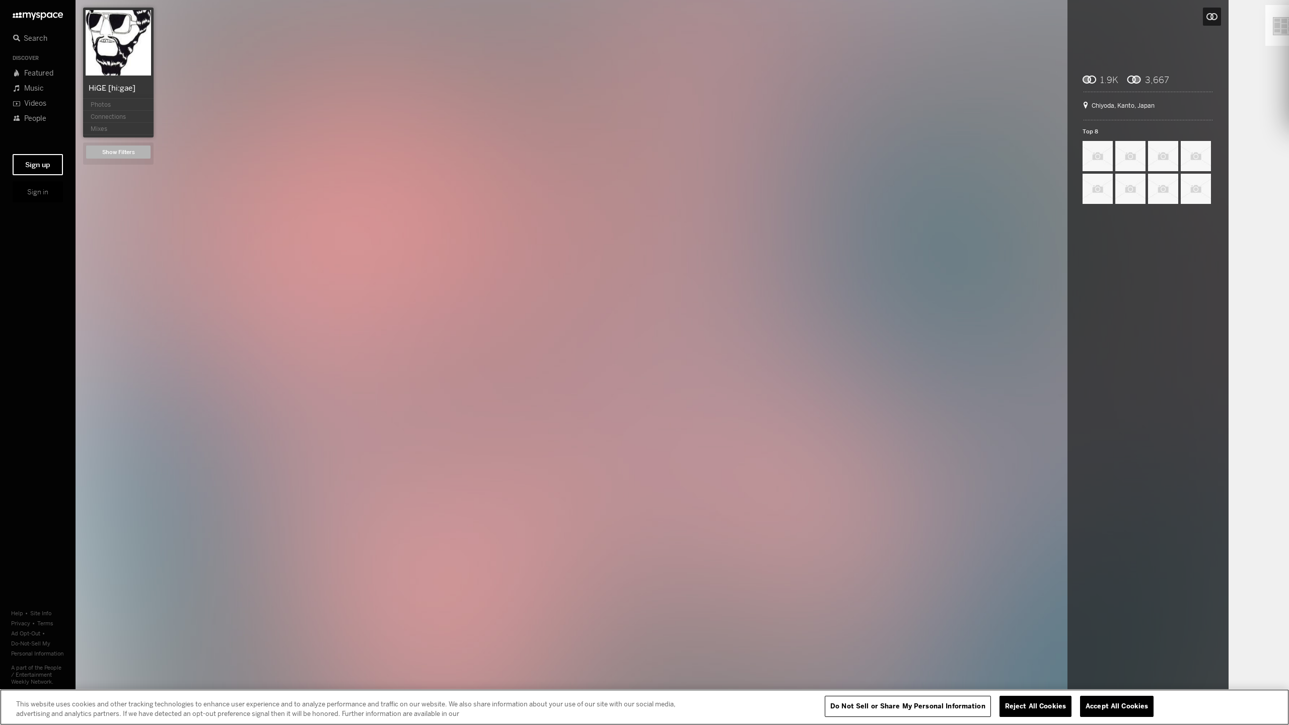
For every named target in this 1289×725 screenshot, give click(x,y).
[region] (644, 707)
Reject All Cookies (1035, 705)
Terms (45, 623)
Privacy (20, 623)
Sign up (37, 164)
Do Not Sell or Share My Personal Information (907, 705)
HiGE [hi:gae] (112, 88)
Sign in (37, 191)
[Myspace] (38, 13)
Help (17, 613)
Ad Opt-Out (25, 633)
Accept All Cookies (1117, 705)
